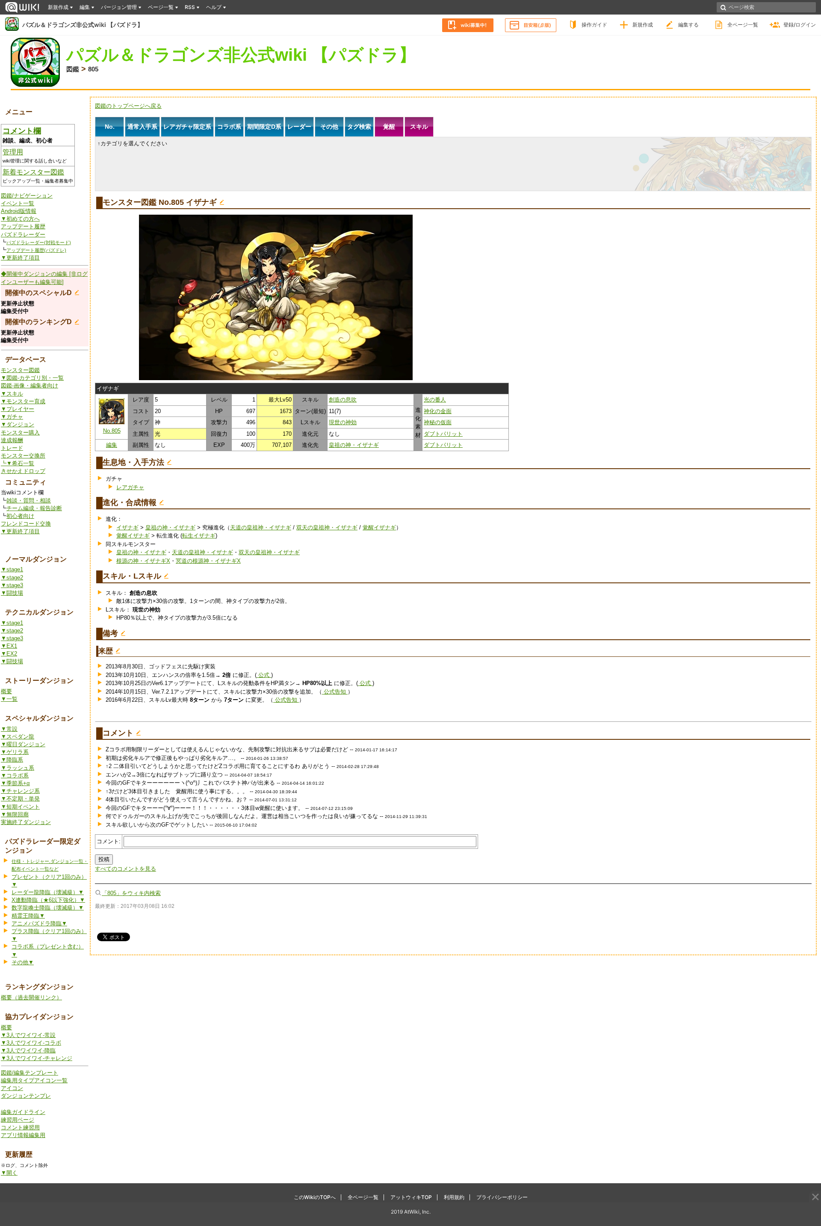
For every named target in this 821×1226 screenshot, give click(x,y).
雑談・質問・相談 (28, 500)
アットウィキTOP (411, 1197)
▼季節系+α (15, 783)
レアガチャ (130, 487)
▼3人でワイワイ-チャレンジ (36, 1058)
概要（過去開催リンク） (31, 997)
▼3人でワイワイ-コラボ (31, 1043)
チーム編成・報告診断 (34, 508)
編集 (111, 445)
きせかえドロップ (23, 471)
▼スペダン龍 (17, 736)
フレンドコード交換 (26, 523)
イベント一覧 (17, 203)
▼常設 (9, 729)
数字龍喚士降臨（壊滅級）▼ (48, 907)
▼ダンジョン (17, 424)
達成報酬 (12, 440)
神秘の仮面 (438, 422)
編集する (688, 24)
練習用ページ (17, 1120)
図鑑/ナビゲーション (27, 195)
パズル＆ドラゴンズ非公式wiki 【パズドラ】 (82, 24)
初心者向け (20, 516)
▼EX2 (9, 653)
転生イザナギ (199, 535)
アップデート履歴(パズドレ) (36, 250)
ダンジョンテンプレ (26, 1096)
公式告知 (335, 691)
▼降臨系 (12, 759)
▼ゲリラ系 (15, 752)
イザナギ (127, 527)
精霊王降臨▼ (28, 916)
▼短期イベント (20, 807)
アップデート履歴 (23, 226)
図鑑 (72, 69)
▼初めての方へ (20, 219)
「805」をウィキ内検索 (131, 893)
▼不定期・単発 (20, 798)
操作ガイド (594, 24)
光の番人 (435, 399)
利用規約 (454, 1197)
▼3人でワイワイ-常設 (28, 1035)
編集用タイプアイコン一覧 (34, 1080)
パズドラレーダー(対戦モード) (38, 242)
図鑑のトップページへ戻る (128, 106)
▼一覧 (9, 699)
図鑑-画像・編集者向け (29, 385)
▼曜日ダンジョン (23, 744)
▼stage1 (12, 569)
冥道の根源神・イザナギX (208, 561)
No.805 (112, 431)
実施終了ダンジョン (26, 822)
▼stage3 (12, 585)
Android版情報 (18, 211)
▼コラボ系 (15, 775)
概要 (6, 691)
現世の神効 (343, 422)
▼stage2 (12, 577)
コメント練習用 (20, 1127)
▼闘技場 (12, 593)
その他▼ (23, 962)
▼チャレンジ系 (20, 791)
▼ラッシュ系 (17, 768)
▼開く (9, 1173)
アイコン (12, 1088)
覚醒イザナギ (379, 527)
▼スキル (12, 393)
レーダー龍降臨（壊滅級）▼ (48, 892)
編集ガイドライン (23, 1112)
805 (93, 69)
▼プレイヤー (17, 409)
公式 (264, 675)
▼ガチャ (12, 417)
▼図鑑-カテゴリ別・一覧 (32, 378)
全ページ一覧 (742, 24)
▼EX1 (9, 646)
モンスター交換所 (23, 455)
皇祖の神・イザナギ (354, 445)
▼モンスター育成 (23, 401)
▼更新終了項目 (20, 257)
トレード (12, 448)
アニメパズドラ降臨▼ (39, 923)
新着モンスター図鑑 (33, 172)
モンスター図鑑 (20, 370)
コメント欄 (22, 131)
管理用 (13, 152)
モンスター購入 (20, 432)
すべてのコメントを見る (125, 869)
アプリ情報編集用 (23, 1135)
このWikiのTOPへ (315, 1197)
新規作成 (642, 24)
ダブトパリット (443, 434)
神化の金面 (438, 411)
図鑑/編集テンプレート (29, 1072)
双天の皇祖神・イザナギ (326, 527)
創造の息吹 (343, 399)
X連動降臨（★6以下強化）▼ (48, 900)
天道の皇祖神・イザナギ (260, 527)
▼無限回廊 (15, 814)
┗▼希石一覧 (17, 463)
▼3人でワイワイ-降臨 (28, 1050)
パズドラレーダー (23, 234)
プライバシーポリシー (502, 1197)
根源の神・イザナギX (143, 561)
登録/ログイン (799, 24)
